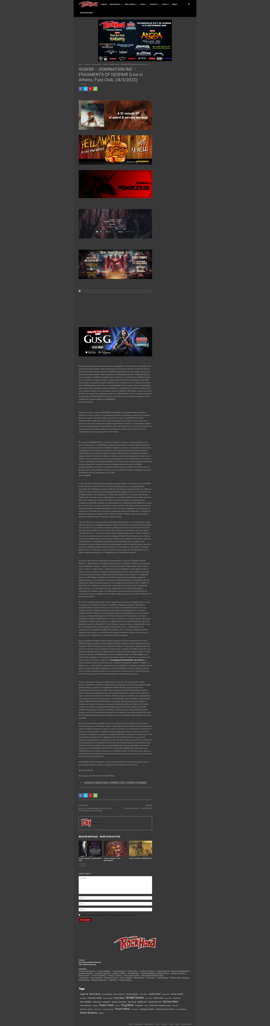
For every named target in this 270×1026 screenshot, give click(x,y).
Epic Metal (83, 998)
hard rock (158, 998)
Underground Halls (147, 1009)
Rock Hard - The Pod (86, 1009)
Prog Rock (139, 1005)
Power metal (106, 1005)
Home (80, 64)
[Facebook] (81, 89)
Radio (146, 1005)
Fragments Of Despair (102, 782)
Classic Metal (143, 994)
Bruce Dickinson (119, 994)
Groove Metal (148, 998)
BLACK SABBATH (107, 994)
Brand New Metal (86, 13)
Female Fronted (107, 998)
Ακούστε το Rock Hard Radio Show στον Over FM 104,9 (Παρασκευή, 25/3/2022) (95, 809)
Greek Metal (119, 998)
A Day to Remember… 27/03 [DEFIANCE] (138, 808)
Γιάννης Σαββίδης (180, 1009)
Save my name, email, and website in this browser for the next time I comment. (108, 915)
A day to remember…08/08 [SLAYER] (140, 858)
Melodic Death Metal (119, 1002)
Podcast (95, 1005)
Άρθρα (174, 4)
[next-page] (83, 864)
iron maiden (86, 1002)
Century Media (132, 994)
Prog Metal (127, 1005)
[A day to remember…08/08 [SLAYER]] (140, 849)
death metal (155, 994)
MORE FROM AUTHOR (110, 836)
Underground (134, 1009)
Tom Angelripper (141, 782)
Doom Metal (165, 994)
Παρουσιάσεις (115, 4)
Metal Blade (132, 1002)
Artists (142, 4)
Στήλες (164, 4)
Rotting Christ (98, 1009)
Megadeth (106, 1002)
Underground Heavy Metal (164, 1009)
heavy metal (168, 998)
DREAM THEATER (177, 994)
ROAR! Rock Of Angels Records (160, 1005)
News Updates (130, 4)
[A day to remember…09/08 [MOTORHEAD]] (115, 849)
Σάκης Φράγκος (88, 1013)
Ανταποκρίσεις (96, 64)
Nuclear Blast (170, 1001)
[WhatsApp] (95, 89)
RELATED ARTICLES (88, 836)
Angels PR (84, 994)
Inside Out (176, 998)
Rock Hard (84, 84)
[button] (188, 4)
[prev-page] (80, 864)
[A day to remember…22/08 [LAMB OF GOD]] (90, 849)
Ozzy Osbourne (85, 1005)
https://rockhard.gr (98, 823)
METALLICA (142, 1002)
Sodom (123, 782)
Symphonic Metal (108, 1009)
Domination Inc (89, 782)
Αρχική (104, 4)
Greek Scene (135, 997)
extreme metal (95, 998)
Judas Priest (97, 1002)
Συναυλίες (153, 4)
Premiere (117, 1005)
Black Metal (95, 994)
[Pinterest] (90, 89)
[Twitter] (86, 89)
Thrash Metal (130, 782)
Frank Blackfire (114, 782)
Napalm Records (155, 1002)
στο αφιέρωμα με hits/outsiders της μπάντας (127, 660)
